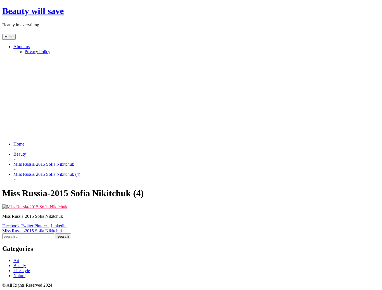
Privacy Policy (37, 51)
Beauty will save (33, 11)
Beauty (19, 265)
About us (21, 46)
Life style (21, 270)
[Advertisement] (191, 98)
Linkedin (59, 225)
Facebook (11, 225)
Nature (19, 275)
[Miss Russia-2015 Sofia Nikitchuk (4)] (34, 206)
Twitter (27, 225)
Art (16, 260)
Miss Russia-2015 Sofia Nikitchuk (32, 230)
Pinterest (41, 225)
